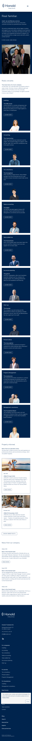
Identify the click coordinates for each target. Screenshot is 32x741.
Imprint (4, 725)
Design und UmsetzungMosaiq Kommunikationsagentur (8, 736)
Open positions (6, 707)
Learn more (8, 115)
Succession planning (7, 660)
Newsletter (5, 722)
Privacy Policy (5, 697)
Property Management (7, 677)
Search (4, 719)
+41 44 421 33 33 (7, 631)
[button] (27, 6)
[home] (8, 5)
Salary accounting (6, 655)
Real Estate (5, 690)
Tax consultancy (6, 653)
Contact (4, 709)
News (3, 704)
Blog (3, 716)
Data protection (6, 728)
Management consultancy (8, 686)
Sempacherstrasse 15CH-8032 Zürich (7, 628)
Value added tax (6, 658)
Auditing (4, 648)
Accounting (5, 650)
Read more (8, 489)
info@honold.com (6, 634)
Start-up (4, 663)
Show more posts (9, 533)
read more (6, 562)
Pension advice (6, 674)
